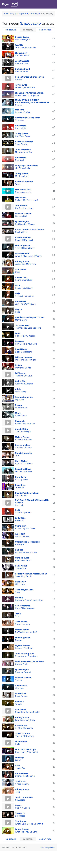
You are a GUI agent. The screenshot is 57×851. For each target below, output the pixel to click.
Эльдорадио (21, 13)
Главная (8, 13)
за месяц (28, 29)
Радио (9, 4)
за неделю (11, 29)
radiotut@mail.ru (48, 847)
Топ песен (35, 13)
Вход (52, 4)
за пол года (45, 29)
